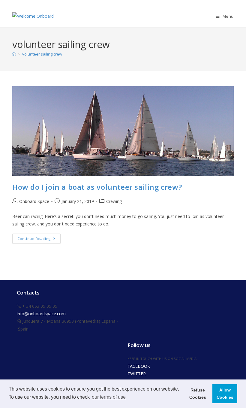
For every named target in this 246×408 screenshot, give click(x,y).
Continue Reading (39, 240)
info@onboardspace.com (41, 313)
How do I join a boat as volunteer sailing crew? (97, 187)
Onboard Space (34, 201)
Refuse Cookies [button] (197, 394)
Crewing (114, 201)
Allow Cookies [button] (225, 394)
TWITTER (137, 373)
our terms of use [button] (109, 397)
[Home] (14, 54)
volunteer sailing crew (42, 54)
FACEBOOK (139, 366)
